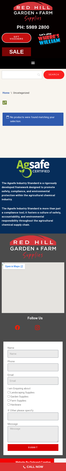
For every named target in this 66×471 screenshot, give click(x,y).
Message (13, 424)
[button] (33, 62)
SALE (16, 52)
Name (11, 347)
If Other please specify (20, 410)
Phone (11, 361)
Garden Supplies (19, 396)
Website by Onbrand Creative (33, 462)
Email (11, 374)
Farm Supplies (18, 400)
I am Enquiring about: (19, 388)
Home (6, 92)
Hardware (15, 404)
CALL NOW (35, 466)
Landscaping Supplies (22, 392)
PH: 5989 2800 (33, 27)
